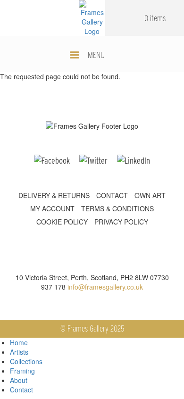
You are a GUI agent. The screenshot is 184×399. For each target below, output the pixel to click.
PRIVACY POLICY (121, 221)
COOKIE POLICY (62, 221)
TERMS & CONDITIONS (117, 208)
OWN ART (150, 195)
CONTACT (112, 195)
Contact (21, 389)
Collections (26, 361)
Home (19, 342)
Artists (19, 352)
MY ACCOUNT (52, 208)
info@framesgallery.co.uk (105, 286)
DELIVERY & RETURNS (54, 195)
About (18, 380)
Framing (22, 370)
